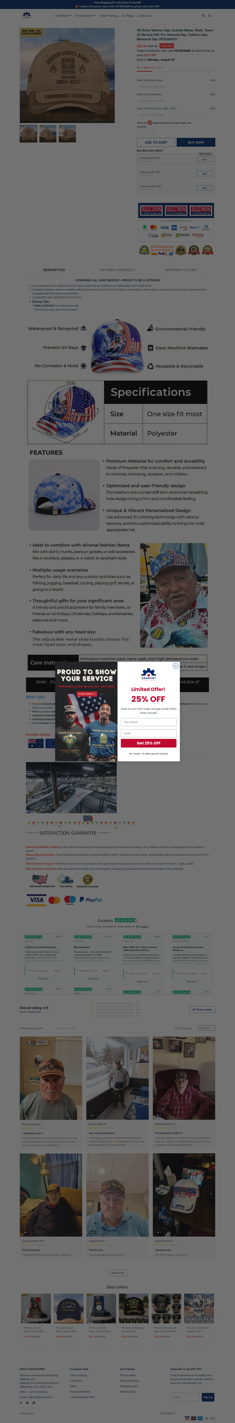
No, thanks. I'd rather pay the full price (148, 753)
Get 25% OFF (149, 743)
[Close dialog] (176, 666)
